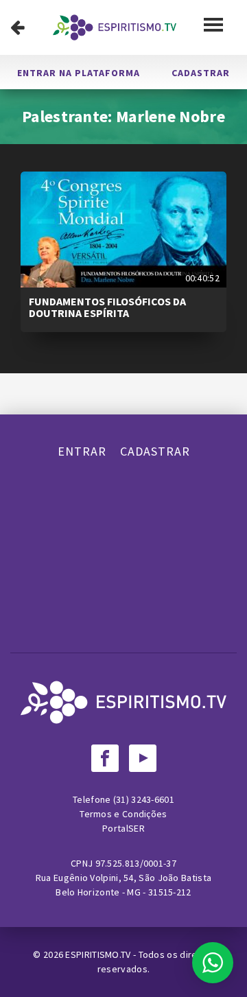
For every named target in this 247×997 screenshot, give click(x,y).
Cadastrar (201, 73)
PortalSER (123, 828)
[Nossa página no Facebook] (105, 758)
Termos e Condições (123, 814)
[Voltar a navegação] (17, 27)
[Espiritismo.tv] (114, 27)
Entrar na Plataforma (78, 73)
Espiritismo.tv (99, 954)
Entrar (82, 451)
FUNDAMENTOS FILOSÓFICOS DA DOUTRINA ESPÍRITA (107, 307)
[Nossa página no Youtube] (142, 758)
